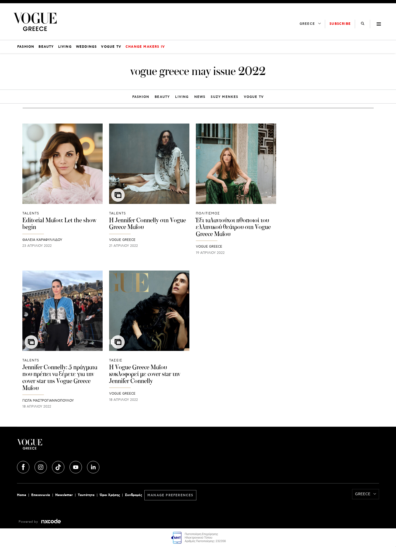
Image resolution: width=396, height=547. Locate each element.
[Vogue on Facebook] (23, 466)
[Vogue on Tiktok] (58, 466)
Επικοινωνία (40, 495)
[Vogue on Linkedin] (93, 466)
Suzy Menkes (224, 97)
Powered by (29, 522)
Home (21, 495)
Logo (77, 446)
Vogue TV (254, 97)
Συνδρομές (133, 495)
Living (182, 97)
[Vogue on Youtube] (76, 466)
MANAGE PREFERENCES (170, 495)
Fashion (140, 97)
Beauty (162, 97)
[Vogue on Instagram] (41, 466)
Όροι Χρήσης (110, 495)
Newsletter (64, 495)
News (200, 97)
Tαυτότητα (86, 495)
